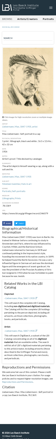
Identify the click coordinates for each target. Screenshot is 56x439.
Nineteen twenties (11, 183)
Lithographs (8, 198)
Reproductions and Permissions (17, 381)
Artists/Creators (27, 19)
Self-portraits (18, 191)
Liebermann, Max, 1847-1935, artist (19, 126)
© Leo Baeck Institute (15, 432)
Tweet (21, 223)
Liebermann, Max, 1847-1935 (16, 176)
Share (8, 223)
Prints (18, 198)
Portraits (6, 191)
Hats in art (26, 183)
